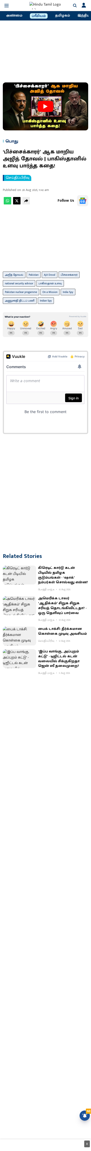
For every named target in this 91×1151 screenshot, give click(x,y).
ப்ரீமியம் (39, 16)
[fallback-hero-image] (19, 575)
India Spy (68, 292)
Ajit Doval (49, 274)
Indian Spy (46, 300)
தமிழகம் (62, 15)
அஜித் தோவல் (14, 274)
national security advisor (19, 283)
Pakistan (33, 274)
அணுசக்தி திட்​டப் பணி (20, 300)
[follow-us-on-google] (82, 200)
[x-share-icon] (17, 203)
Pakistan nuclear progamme (21, 292)
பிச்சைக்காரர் (69, 274)
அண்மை (14, 15)
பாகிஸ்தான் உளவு (50, 283)
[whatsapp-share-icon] (7, 203)
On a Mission (49, 292)
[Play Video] (45, 106)
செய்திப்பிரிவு (17, 178)
